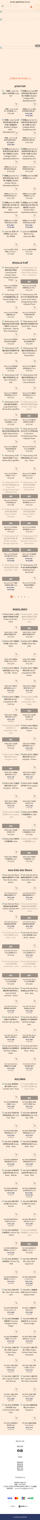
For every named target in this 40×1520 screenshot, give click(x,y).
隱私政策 (20, 1470)
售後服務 (20, 1466)
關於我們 (20, 1446)
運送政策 (20, 1464)
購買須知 (20, 1462)
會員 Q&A (20, 1468)
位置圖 (34, 1486)
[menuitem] (11, 596)
